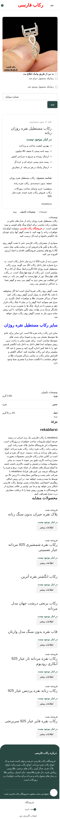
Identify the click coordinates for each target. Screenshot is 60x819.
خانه (50, 121)
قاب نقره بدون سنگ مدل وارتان (33, 632)
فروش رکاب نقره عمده (33, 192)
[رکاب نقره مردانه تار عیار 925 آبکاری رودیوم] (34, 650)
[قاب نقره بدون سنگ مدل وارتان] (32, 627)
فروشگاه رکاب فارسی (18, 794)
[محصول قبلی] (24, 122)
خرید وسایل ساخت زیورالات (28, 188)
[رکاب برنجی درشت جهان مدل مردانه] (30, 597)
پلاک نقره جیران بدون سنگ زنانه (33, 514)
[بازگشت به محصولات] (20, 122)
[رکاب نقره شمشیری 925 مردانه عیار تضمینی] (30, 534)
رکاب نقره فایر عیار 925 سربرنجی (31, 721)
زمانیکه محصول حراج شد (41, 78)
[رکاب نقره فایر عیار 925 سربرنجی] (30, 711)
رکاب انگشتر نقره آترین (39, 576)
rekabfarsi (46, 203)
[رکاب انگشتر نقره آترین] (30, 570)
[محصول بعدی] (16, 122)
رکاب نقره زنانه (21, 183)
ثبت (52, 104)
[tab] (43, 211)
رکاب (49, 192)
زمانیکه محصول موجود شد (41, 86)
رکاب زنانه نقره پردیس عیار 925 (33, 691)
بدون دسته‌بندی (37, 121)
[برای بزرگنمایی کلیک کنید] (54, 792)
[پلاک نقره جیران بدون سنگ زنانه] (34, 506)
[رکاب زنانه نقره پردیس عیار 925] (40, 682)
